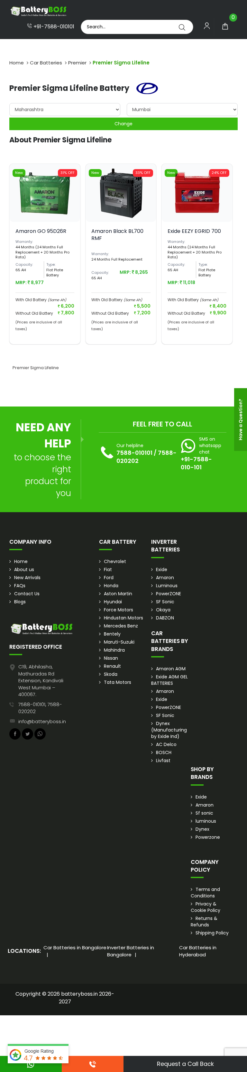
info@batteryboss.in (42, 721)
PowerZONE (168, 593)
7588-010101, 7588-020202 (40, 707)
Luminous (167, 585)
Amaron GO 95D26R (40, 231)
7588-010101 (134, 453)
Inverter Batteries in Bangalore (130, 951)
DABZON (165, 618)
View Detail (45, 214)
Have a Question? (240, 419)
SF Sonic (165, 601)
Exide (161, 569)
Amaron (165, 577)
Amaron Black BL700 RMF (117, 234)
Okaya (163, 610)
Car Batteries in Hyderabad (197, 951)
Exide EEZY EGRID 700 (194, 231)
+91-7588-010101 (53, 26)
